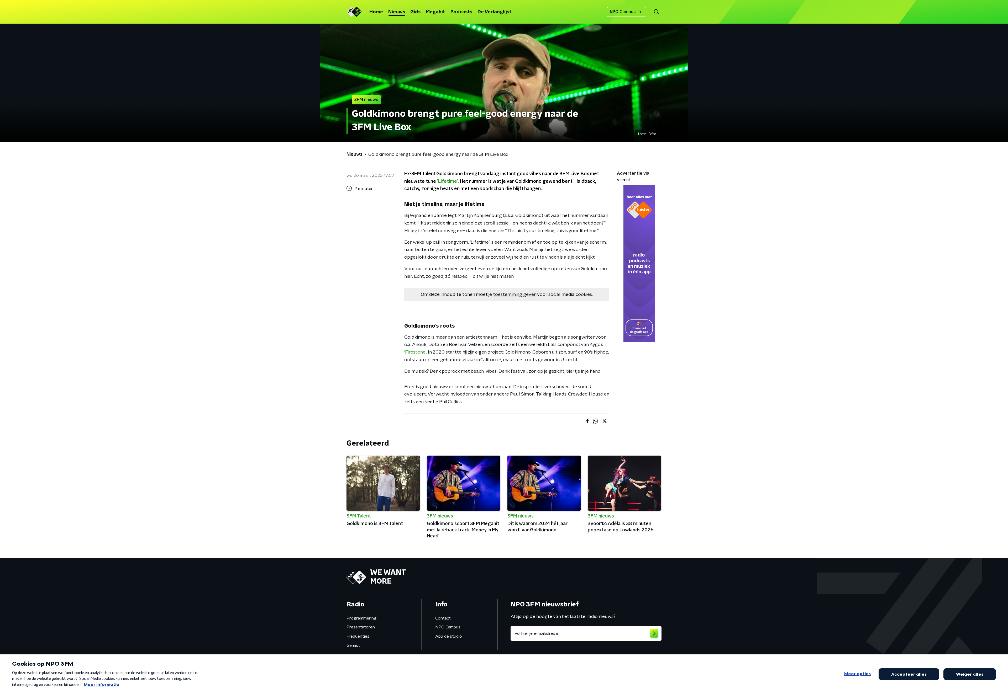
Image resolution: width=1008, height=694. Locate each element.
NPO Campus (623, 12)
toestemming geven (514, 294)
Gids (415, 12)
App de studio (448, 636)
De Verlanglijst (494, 12)
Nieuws (396, 12)
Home (376, 12)
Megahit (435, 12)
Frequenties (357, 636)
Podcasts (461, 12)
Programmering (361, 618)
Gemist (353, 645)
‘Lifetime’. (448, 181)
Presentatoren (360, 627)
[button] (656, 12)
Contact (443, 618)
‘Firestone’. (415, 352)
